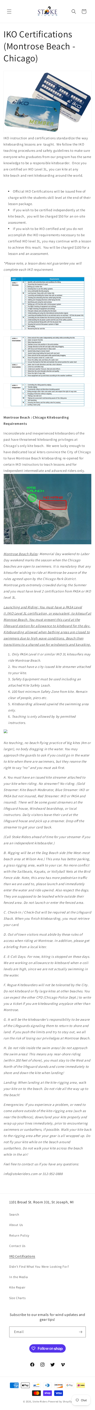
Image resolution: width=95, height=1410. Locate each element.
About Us (16, 1225)
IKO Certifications (22, 1256)
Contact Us (17, 1246)
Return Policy (19, 1235)
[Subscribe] (80, 1332)
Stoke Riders (40, 1401)
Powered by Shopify (60, 1401)
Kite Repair (17, 1287)
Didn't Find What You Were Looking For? (39, 1266)
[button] (9, 11)
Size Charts (17, 1298)
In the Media (18, 1277)
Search (14, 1214)
